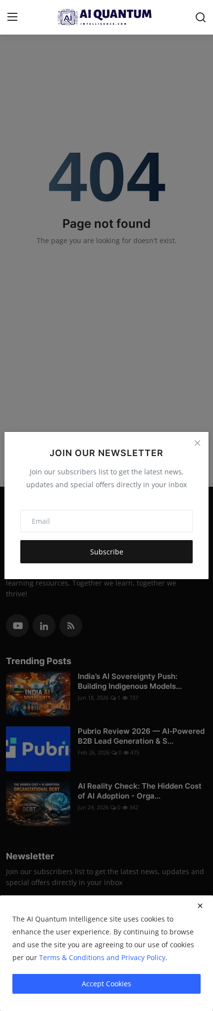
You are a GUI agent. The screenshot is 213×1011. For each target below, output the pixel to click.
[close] (200, 905)
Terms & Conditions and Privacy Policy (102, 957)
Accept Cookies (106, 983)
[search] (200, 17)
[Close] (197, 443)
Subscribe (106, 551)
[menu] (12, 17)
